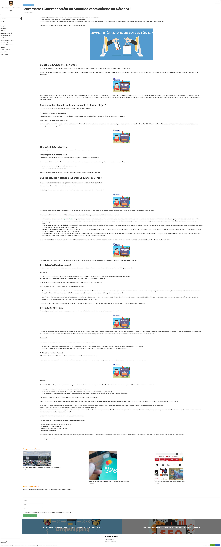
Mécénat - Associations (111, 541)
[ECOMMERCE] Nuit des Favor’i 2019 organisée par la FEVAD (169, 481)
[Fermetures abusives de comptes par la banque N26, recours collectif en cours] (121, 465)
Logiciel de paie (4, 54)
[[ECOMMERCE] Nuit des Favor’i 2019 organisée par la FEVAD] (187, 465)
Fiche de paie (4, 52)
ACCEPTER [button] (212, 545)
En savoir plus (206, 545)
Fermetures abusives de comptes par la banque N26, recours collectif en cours (109, 481)
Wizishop (3, 31)
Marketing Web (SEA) (6, 35)
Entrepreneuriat (5, 42)
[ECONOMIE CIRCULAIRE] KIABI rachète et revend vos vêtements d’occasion (42, 467)
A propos (3, 24)
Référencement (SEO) (6, 33)
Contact (3, 26)
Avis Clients (3, 38)
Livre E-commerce (5, 49)
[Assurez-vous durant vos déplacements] (121, 85)
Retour (217, 2)
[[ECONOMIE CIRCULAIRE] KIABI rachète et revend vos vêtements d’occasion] (55, 458)
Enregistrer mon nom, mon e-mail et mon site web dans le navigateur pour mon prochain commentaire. (47, 512)
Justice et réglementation (7, 40)
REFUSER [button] (217, 545)
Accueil (2, 21)
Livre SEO (3, 47)
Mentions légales (109, 539)
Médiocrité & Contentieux (7, 45)
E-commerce (4, 28)
